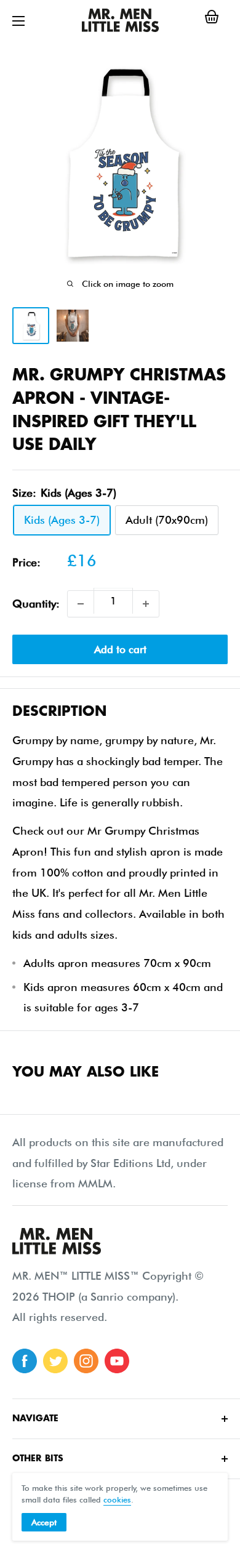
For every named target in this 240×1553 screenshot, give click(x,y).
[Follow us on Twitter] (55, 1361)
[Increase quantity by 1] (146, 604)
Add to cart (120, 649)
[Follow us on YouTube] (117, 1361)
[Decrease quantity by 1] (81, 604)
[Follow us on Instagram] (86, 1361)
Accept (44, 1522)
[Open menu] (18, 21)
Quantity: (36, 603)
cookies (117, 1499)
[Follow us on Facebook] (24, 1361)
